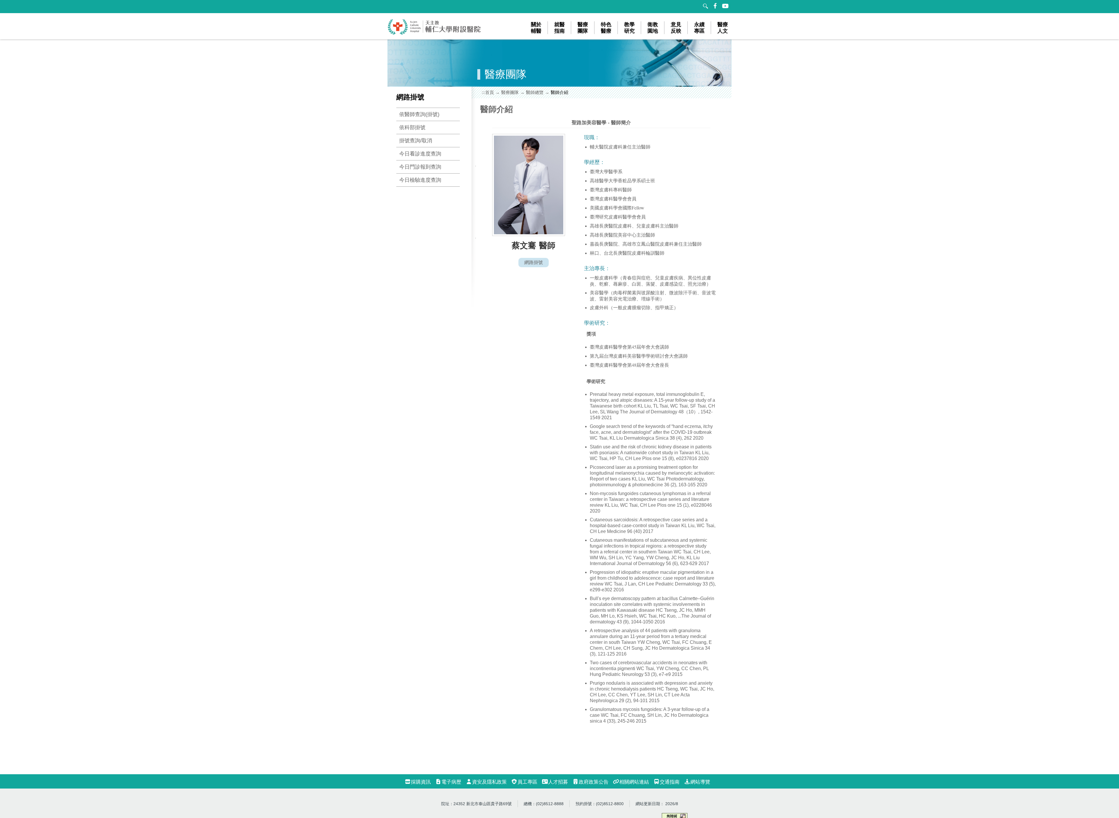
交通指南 (670, 782)
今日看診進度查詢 (420, 154)
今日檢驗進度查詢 (420, 180)
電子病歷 (451, 782)
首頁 (489, 92)
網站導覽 (700, 782)
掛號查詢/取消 (415, 141)
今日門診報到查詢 (420, 167)
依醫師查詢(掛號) (419, 114)
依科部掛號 (412, 127)
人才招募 (558, 782)
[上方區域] (393, 6)
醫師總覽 (534, 92)
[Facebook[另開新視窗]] (715, 5)
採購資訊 (421, 782)
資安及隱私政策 (489, 782)
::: (483, 92)
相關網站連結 (634, 782)
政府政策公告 (593, 782)
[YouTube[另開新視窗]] (725, 5)
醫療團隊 (510, 92)
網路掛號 (533, 262)
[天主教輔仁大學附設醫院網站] (434, 33)
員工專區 (527, 782)
